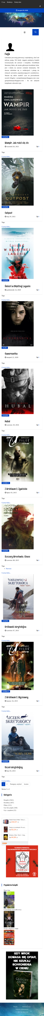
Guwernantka (11, 353)
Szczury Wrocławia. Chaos (17, 556)
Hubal (7, 421)
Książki (5, 137)
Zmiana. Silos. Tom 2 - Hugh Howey (18, 835)
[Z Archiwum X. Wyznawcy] (18, 666)
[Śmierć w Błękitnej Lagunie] (18, 253)
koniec (26, 784)
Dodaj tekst (17, 2)
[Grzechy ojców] (22, 975)
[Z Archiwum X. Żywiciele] (18, 459)
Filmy (5, 347)
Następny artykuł (15, 784)
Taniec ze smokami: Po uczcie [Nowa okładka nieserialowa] (18, 827)
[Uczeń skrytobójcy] (18, 736)
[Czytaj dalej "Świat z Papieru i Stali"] (9, 937)
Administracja (26, 1006)
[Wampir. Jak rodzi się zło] (18, 112)
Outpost (8, 212)
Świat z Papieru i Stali (11, 928)
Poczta (15, 1006)
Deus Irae (7, 890)
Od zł (14, 822)
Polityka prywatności (22, 1009)
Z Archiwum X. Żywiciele (16, 488)
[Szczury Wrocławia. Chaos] (18, 526)
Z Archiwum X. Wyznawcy (16, 697)
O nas (3, 2)
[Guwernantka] (18, 323)
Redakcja (9, 2)
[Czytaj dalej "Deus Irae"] (9, 900)
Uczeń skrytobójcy (14, 767)
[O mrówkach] (22, 861)
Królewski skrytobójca (15, 626)
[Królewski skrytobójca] (18, 596)
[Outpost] (18, 181)
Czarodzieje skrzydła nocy (12, 909)
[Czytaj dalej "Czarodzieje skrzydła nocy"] (9, 919)
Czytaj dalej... (6, 156)
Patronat (8, 568)
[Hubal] (18, 391)
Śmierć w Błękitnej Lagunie (17, 286)
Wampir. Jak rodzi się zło (17, 142)
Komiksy (6, 483)
